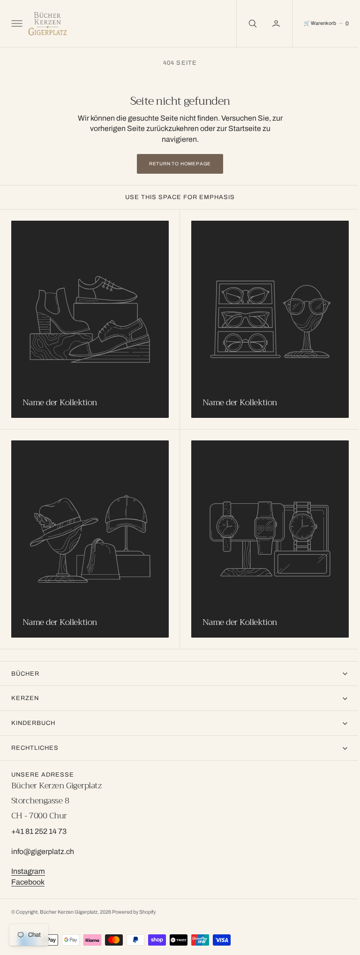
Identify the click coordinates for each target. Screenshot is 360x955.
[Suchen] (245, 23)
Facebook (28, 882)
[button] (16, 23)
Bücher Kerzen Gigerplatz (69, 912)
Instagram (28, 871)
